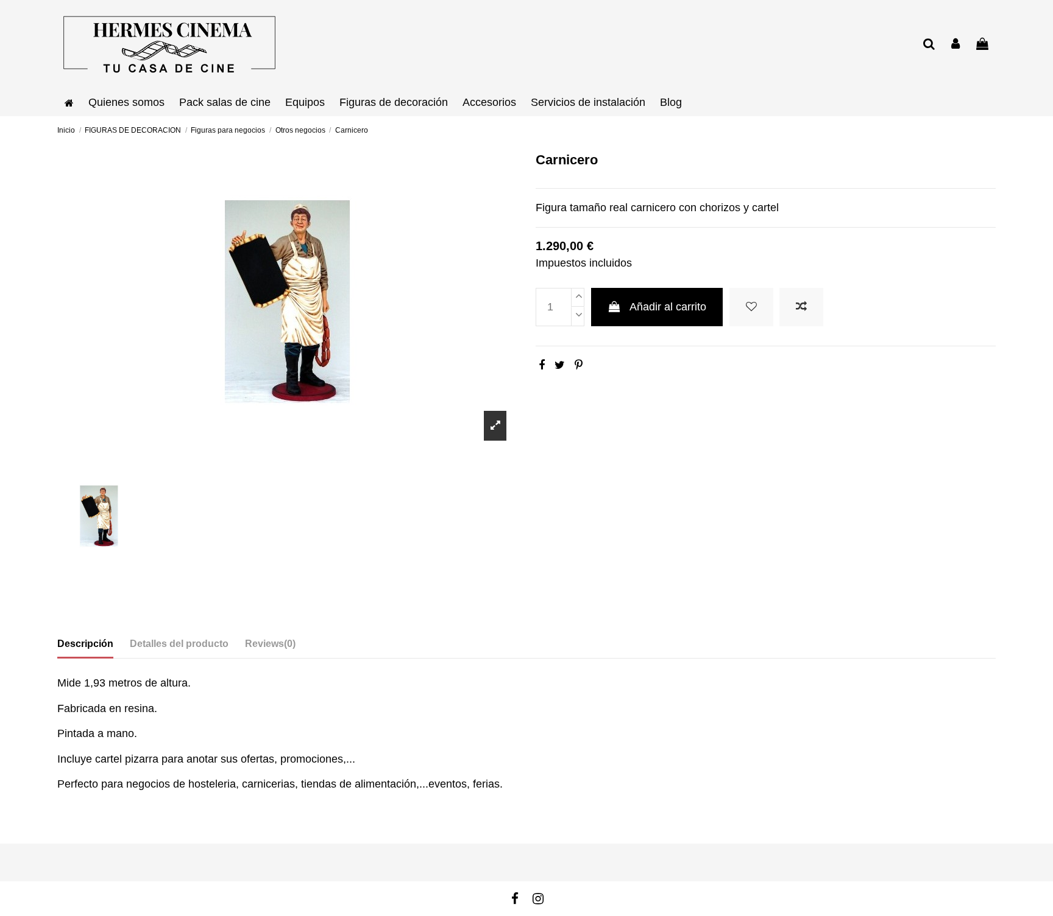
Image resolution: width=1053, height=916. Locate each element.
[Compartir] (542, 365)
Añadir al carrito (667, 307)
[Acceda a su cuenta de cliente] (956, 45)
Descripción (85, 643)
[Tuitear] (560, 365)
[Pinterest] (579, 365)
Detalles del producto (179, 643)
